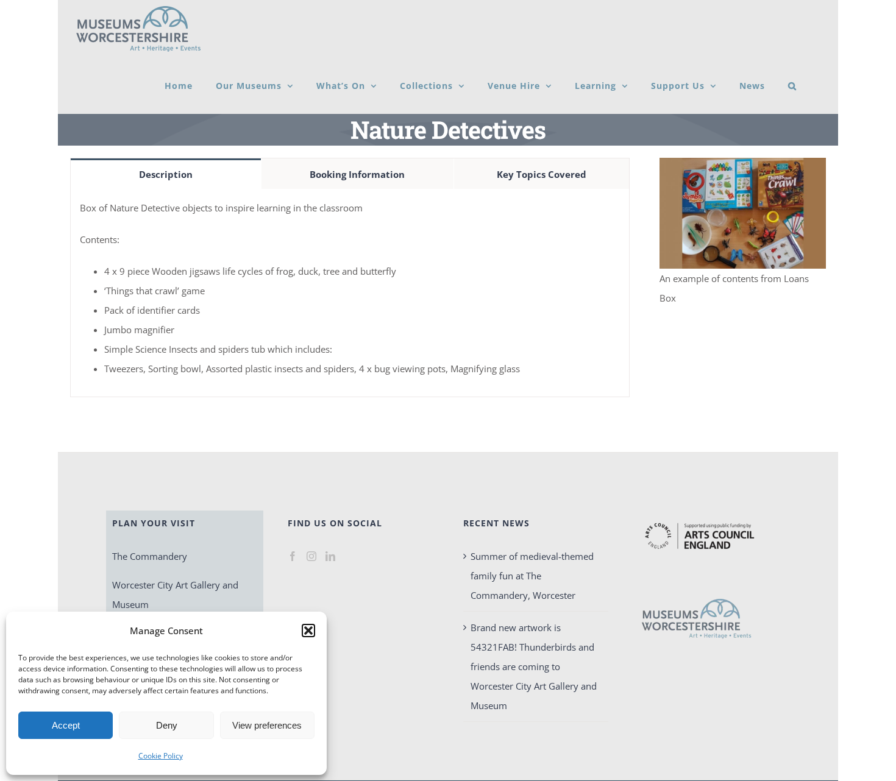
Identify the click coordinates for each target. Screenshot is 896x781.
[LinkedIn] (330, 556)
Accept (66, 725)
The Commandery (149, 556)
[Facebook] (292, 556)
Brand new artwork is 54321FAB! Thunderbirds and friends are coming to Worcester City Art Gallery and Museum (534, 666)
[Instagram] (311, 556)
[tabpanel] (350, 293)
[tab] (166, 173)
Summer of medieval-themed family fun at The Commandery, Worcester (532, 575)
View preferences (267, 725)
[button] (308, 630)
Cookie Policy (160, 756)
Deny (166, 725)
